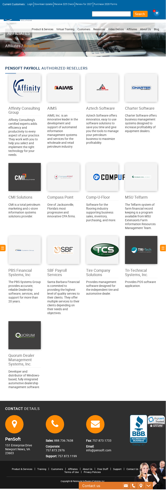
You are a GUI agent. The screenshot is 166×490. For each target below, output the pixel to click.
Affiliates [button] (132, 29)
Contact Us (132, 469)
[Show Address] (141, 485)
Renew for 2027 (84, 4)
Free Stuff (102, 469)
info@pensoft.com (98, 450)
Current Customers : (14, 4)
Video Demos (116, 29)
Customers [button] (83, 29)
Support (117, 469)
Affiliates (13, 45)
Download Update (43, 4)
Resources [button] (99, 29)
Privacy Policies (92, 472)
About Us (87, 469)
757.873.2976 (55, 450)
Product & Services (42, 29)
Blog (156, 29)
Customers (57, 469)
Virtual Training (65, 29)
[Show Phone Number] (133, 485)
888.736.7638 (63, 440)
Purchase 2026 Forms (105, 4)
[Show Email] (126, 485)
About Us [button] (145, 29)
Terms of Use (71, 472)
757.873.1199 (67, 456)
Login (30, 4)
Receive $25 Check (64, 4)
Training (41, 469)
